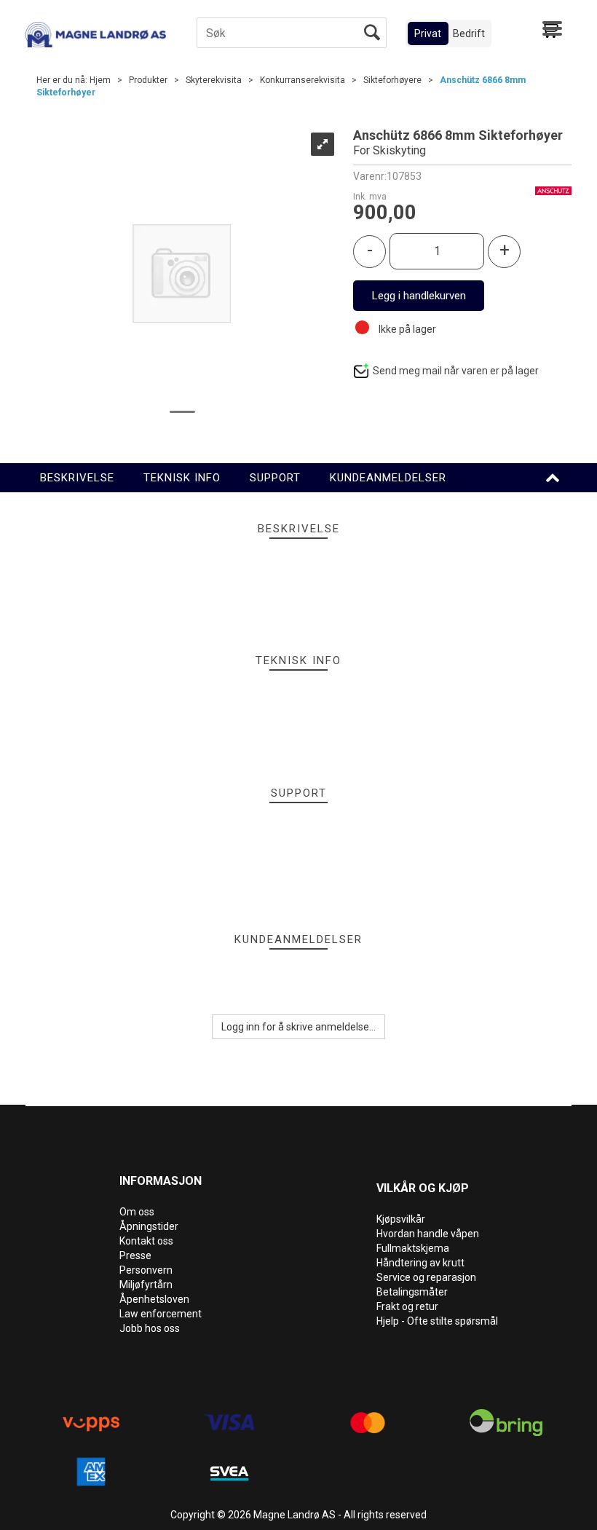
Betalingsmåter (412, 1292)
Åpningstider (148, 1226)
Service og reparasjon (426, 1277)
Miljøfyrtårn (146, 1284)
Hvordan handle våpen (427, 1233)
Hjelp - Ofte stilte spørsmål (437, 1321)
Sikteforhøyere (392, 80)
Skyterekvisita (214, 80)
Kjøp (418, 295)
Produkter (148, 80)
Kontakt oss (146, 1241)
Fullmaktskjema (412, 1248)
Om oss (136, 1212)
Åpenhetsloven (154, 1299)
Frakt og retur (407, 1306)
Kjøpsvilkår (400, 1219)
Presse (135, 1255)
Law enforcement (160, 1314)
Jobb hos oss (149, 1328)
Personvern (146, 1270)
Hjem (100, 80)
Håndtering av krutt (420, 1263)
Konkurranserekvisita (302, 80)
